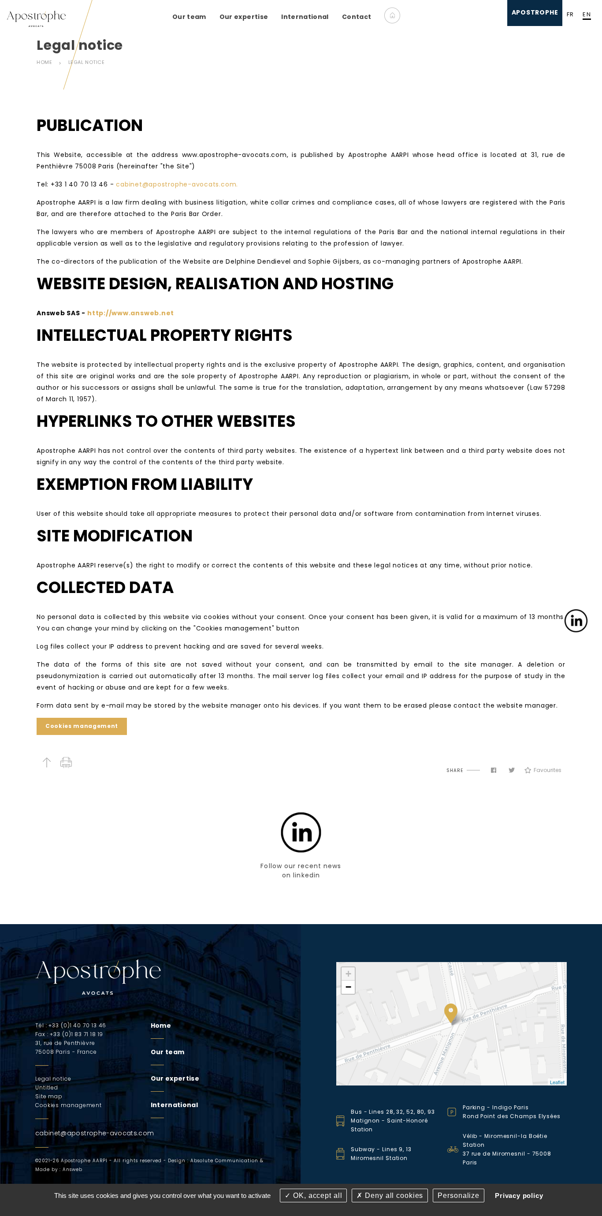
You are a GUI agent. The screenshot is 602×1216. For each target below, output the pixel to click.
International (305, 16)
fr (570, 14)
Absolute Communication (224, 1160)
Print (66, 762)
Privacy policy (519, 1195)
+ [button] (348, 973)
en (587, 14)
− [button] (348, 986)
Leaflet (557, 1081)
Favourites (547, 770)
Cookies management (81, 726)
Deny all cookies (393, 1195)
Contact (356, 16)
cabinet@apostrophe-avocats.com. (177, 184)
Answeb (72, 1169)
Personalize (458, 1195)
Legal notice (86, 62)
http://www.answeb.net (130, 313)
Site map (49, 1096)
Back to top (46, 762)
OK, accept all (316, 1195)
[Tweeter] (511, 770)
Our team (189, 16)
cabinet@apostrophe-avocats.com (94, 1133)
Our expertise (243, 16)
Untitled (46, 1087)
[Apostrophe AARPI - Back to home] (36, 18)
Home (392, 15)
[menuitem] (189, 16)
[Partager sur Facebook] (493, 770)
